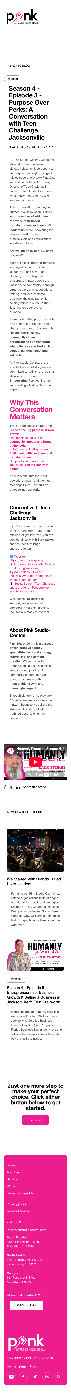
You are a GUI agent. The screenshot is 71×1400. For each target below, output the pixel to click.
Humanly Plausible (20, 1193)
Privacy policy (17, 1204)
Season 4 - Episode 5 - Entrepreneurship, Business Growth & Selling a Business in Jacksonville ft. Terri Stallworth (33, 995)
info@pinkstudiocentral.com (26, 1230)
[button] (48, 20)
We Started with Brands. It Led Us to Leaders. (34, 882)
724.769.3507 (16, 1222)
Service (12, 1179)
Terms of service (18, 1211)
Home (11, 1165)
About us (13, 1172)
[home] (20, 20)
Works (11, 1186)
